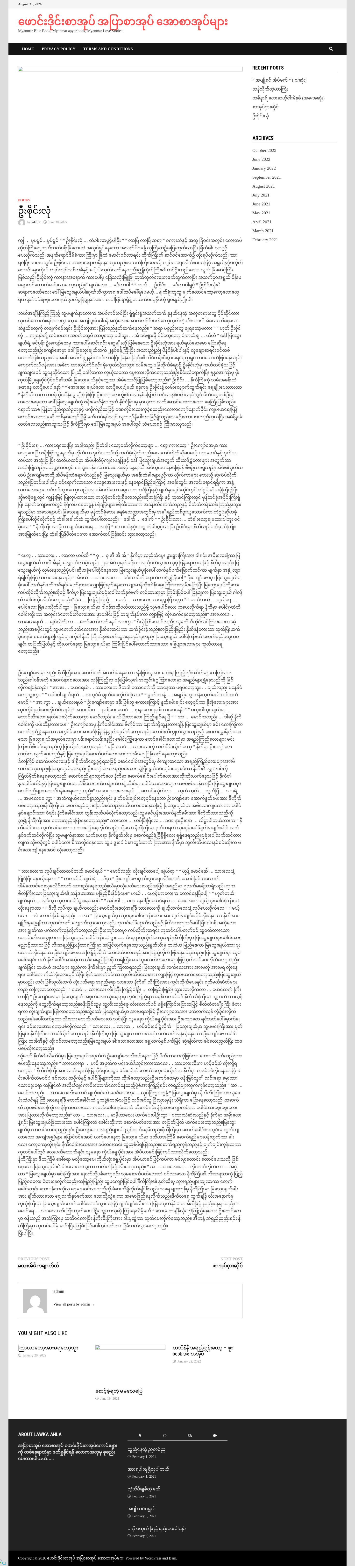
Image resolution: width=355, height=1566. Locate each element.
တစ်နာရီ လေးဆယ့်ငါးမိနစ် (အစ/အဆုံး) (288, 98)
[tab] (140, 1436)
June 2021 (261, 204)
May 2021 (261, 213)
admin (36, 222)
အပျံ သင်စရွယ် (142, 1508)
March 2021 (263, 230)
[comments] (190, 1436)
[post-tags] (214, 1436)
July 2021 (261, 195)
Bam (172, 1558)
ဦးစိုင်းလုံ (260, 115)
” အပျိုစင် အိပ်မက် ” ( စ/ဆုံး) (279, 80)
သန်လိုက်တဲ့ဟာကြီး (270, 89)
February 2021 (265, 239)
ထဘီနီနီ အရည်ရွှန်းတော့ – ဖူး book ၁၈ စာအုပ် (203, 1351)
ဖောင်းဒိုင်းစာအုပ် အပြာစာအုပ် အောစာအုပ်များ (123, 21)
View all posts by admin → (74, 1304)
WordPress (153, 1558)
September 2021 (266, 177)
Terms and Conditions (108, 49)
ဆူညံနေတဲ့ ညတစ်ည (146, 1449)
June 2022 (261, 159)
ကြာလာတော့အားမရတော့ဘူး (48, 1348)
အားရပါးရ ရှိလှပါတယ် (148, 1469)
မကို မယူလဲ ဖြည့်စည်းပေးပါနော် (157, 1528)
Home (28, 49)
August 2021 (263, 186)
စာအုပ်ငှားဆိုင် (265, 107)
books (24, 200)
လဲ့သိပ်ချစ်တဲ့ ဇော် (144, 1488)
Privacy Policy (59, 49)
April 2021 (261, 221)
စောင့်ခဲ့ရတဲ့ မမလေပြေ (119, 1391)
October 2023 (264, 150)
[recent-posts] (165, 1436)
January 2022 (264, 168)
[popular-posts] (140, 1436)
